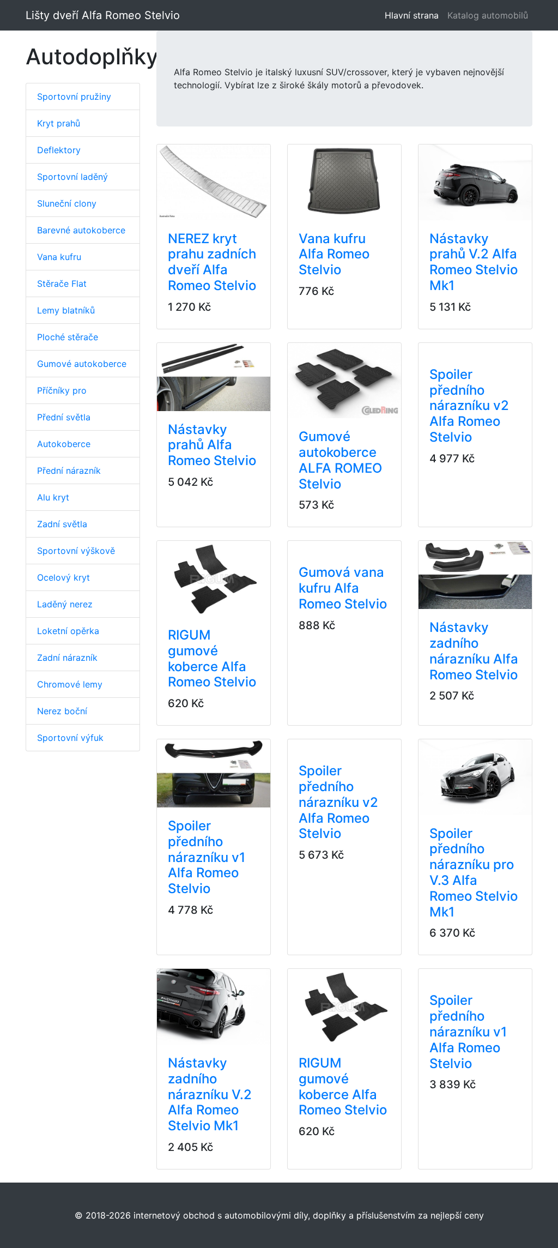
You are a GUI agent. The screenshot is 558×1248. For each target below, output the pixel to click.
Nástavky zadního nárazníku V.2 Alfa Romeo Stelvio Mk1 (210, 1094)
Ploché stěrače (67, 336)
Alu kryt (53, 497)
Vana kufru (59, 256)
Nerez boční (62, 711)
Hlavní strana (414, 15)
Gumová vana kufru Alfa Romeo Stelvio (343, 588)
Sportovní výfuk (70, 737)
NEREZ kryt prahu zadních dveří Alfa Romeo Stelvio (212, 262)
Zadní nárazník (67, 657)
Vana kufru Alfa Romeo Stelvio (334, 254)
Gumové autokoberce (81, 363)
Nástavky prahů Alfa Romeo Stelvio (212, 445)
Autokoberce (63, 443)
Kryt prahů (58, 123)
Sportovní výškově (76, 550)
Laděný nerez (65, 604)
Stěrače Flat (62, 283)
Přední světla (63, 417)
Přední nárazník (69, 470)
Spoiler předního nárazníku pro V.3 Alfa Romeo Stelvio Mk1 (473, 872)
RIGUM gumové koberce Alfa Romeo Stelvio (212, 658)
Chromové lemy (69, 684)
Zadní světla (62, 524)
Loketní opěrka (68, 630)
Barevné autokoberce (81, 230)
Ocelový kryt (63, 577)
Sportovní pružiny (74, 96)
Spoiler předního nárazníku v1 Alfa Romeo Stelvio (206, 857)
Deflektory (59, 149)
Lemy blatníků (66, 310)
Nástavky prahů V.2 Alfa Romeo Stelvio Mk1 (473, 262)
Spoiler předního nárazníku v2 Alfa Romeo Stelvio (469, 405)
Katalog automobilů (487, 15)
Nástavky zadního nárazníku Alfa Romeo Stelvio (473, 650)
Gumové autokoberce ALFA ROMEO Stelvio (340, 460)
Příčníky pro (62, 390)
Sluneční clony (66, 203)
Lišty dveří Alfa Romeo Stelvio (103, 15)
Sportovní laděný (72, 176)
